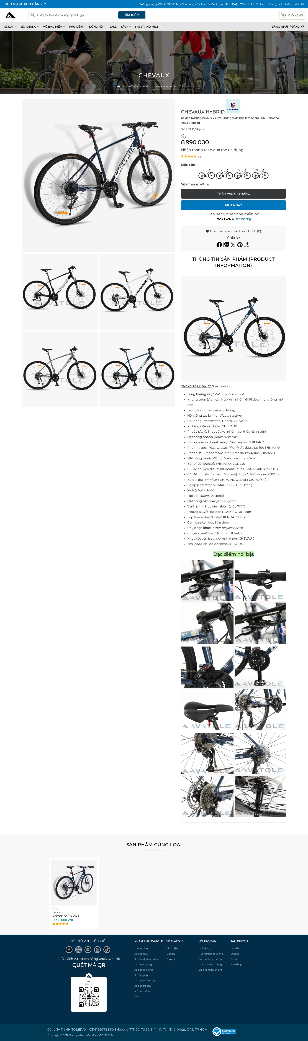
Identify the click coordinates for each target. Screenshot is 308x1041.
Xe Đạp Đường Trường (165, 86)
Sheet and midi (146, 26)
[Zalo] (227, 246)
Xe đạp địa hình (143, 969)
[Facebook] (220, 246)
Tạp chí (170, 959)
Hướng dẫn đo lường (211, 953)
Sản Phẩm (143, 86)
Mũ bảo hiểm (52, 26)
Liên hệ (170, 953)
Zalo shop (236, 964)
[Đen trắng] (206, 173)
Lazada (235, 948)
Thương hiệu (141, 948)
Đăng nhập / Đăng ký (288, 26)
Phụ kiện (76, 26)
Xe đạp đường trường (147, 959)
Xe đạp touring (143, 964)
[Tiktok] (247, 246)
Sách (125, 26)
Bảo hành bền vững (210, 959)
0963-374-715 (166, 4)
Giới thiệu (172, 948)
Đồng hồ (96, 26)
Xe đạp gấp (141, 975)
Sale (113, 26)
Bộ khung (28, 26)
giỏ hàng (295, 15)
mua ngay (233, 205)
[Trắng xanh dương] (242, 173)
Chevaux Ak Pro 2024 (66, 915)
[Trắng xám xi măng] (260, 173)
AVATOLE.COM (104, 1035)
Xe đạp (9, 26)
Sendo (234, 959)
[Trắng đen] (224, 173)
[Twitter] (233, 246)
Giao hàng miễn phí (210, 969)
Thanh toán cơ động (210, 964)
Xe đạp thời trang (144, 980)
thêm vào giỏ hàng (233, 194)
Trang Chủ (126, 86)
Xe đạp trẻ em (142, 985)
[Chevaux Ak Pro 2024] (74, 904)
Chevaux (187, 86)
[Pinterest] (240, 246)
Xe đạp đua (141, 953)
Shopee (235, 953)
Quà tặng (204, 948)
